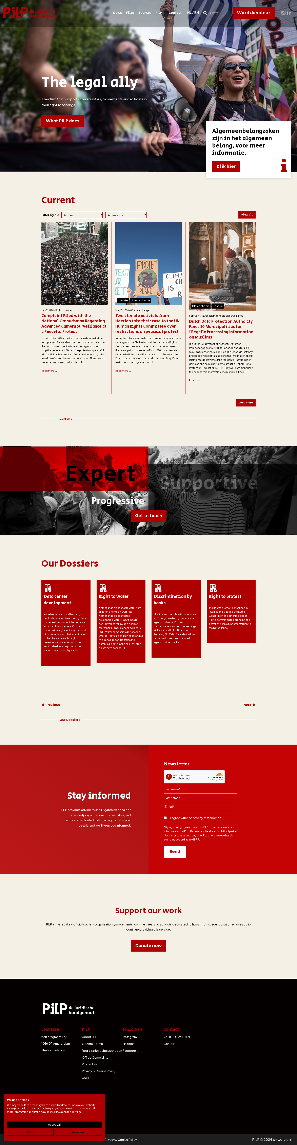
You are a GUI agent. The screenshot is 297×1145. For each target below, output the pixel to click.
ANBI (85, 1078)
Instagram (130, 1037)
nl (189, 12)
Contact (175, 12)
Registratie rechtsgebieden (102, 1050)
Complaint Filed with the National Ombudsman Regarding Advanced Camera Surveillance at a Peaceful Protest (73, 323)
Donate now (148, 945)
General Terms (92, 1043)
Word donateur (253, 12)
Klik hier (226, 166)
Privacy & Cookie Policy (98, 1071)
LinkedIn (128, 1043)
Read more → (49, 370)
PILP (159, 12)
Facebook (130, 1050)
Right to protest (64, 310)
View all (247, 215)
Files (130, 12)
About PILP (89, 1037)
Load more (246, 403)
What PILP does (62, 121)
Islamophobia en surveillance (226, 315)
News (117, 12)
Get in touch (148, 515)
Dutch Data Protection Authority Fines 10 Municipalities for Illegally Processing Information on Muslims (221, 329)
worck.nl (285, 1139)
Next (247, 704)
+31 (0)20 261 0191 (176, 1037)
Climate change (140, 310)
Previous (53, 704)
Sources (145, 12)
